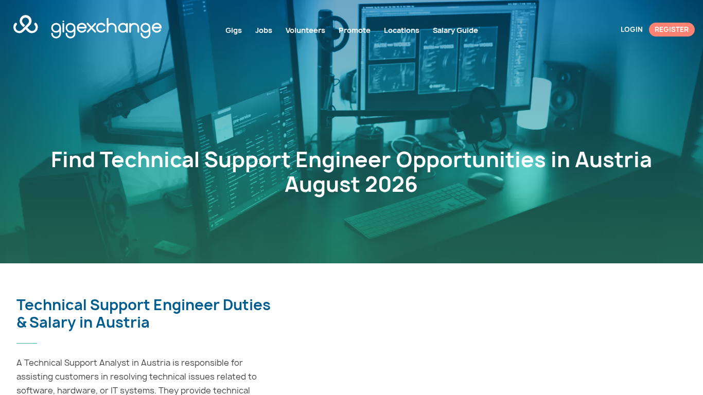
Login (632, 29)
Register (672, 29)
